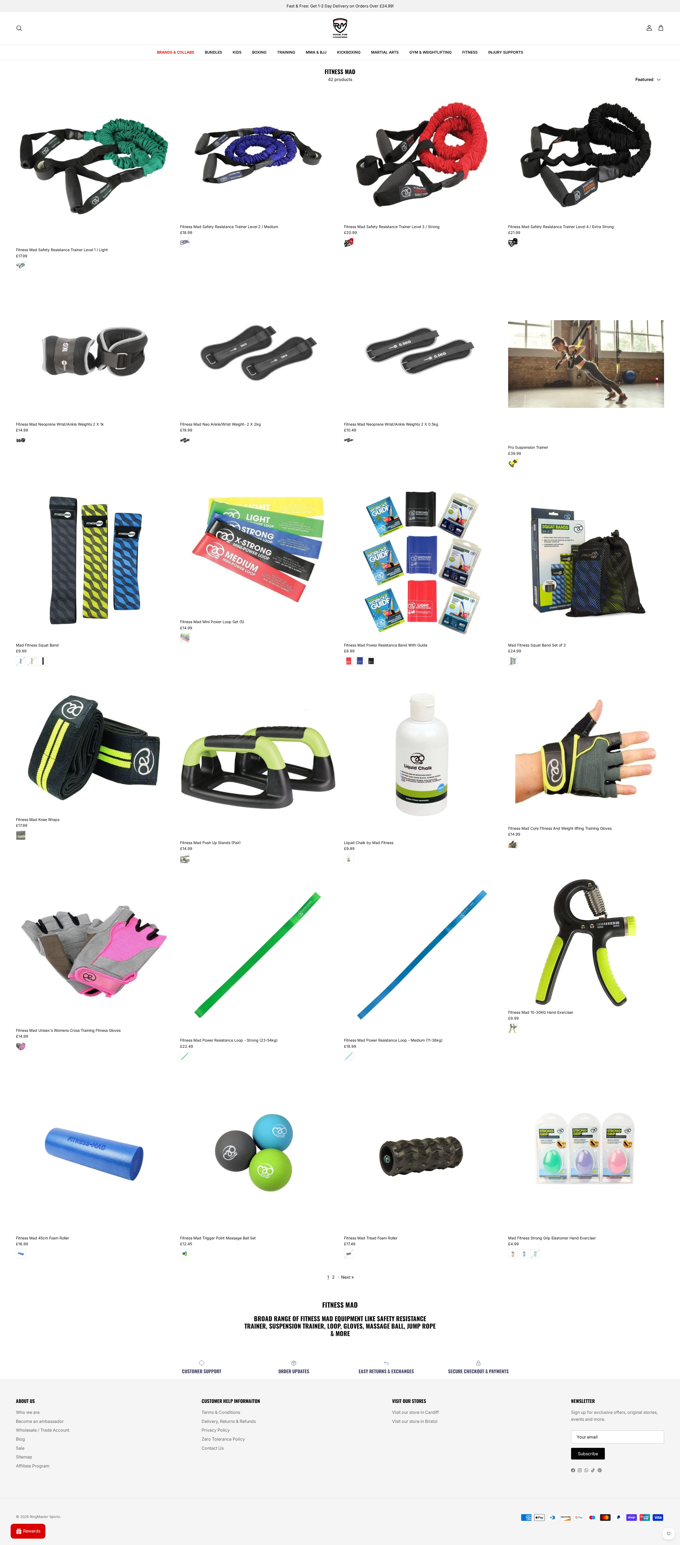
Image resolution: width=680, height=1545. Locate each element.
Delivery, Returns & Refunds (229, 1421)
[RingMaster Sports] (340, 28)
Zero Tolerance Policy (223, 1439)
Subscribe (588, 1453)
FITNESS (470, 52)
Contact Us (213, 1448)
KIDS (237, 52)
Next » (347, 1277)
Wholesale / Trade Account (42, 1430)
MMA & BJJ (316, 52)
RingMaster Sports (45, 1516)
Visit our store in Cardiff (415, 1412)
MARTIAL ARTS (385, 52)
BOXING (259, 52)
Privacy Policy (216, 1430)
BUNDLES (213, 52)
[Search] (19, 28)
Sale (20, 1448)
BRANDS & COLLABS (175, 52)
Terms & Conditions (221, 1412)
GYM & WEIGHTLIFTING (430, 52)
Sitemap (24, 1457)
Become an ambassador (40, 1421)
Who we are (28, 1412)
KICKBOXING (348, 52)
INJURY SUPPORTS (505, 52)
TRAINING (286, 52)
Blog (20, 1439)
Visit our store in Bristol (414, 1421)
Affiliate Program (32, 1466)
